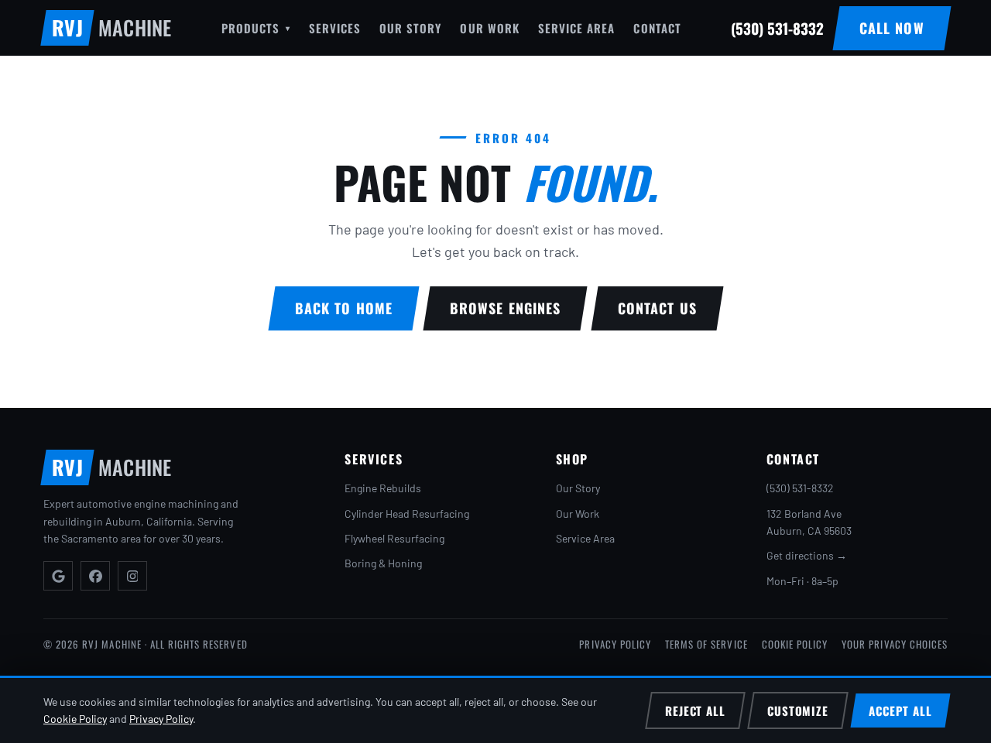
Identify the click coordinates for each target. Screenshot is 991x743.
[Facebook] (95, 576)
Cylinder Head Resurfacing (407, 513)
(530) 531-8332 (800, 488)
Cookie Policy (795, 644)
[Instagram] (132, 576)
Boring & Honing (383, 563)
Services (335, 27)
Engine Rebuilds (383, 488)
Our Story (410, 27)
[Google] (58, 576)
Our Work (489, 27)
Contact (657, 27)
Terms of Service (706, 644)
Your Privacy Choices (895, 644)
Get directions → (806, 555)
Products (255, 27)
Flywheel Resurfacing (394, 538)
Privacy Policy (615, 644)
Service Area (577, 27)
